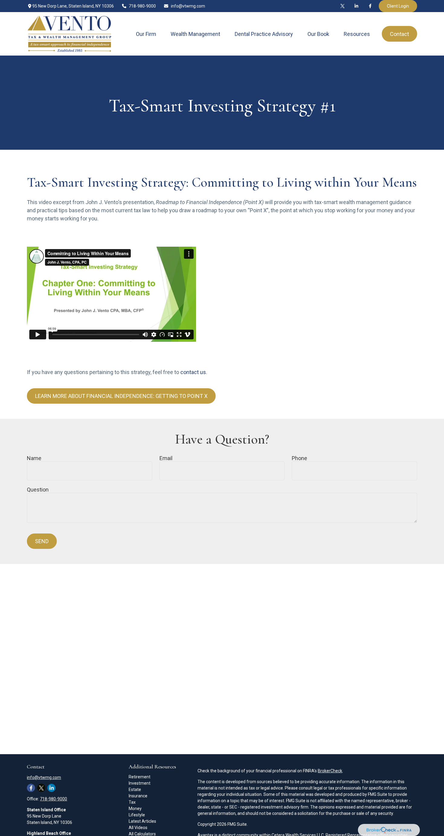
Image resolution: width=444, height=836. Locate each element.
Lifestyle (137, 814)
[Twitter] (342, 6)
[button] (146, 34)
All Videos (138, 827)
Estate (135, 789)
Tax (132, 802)
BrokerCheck (330, 770)
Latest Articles (142, 821)
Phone (299, 458)
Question (38, 489)
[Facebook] (370, 6)
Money (135, 808)
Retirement (139, 776)
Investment (139, 783)
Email (165, 458)
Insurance (138, 795)
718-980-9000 (142, 6)
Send (42, 541)
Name (34, 458)
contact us (193, 372)
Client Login (398, 6)
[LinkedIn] (356, 6)
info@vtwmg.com (188, 6)
